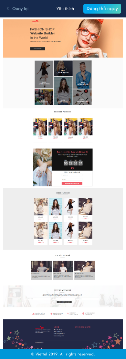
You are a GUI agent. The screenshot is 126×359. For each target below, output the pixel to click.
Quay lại (20, 8)
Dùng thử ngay (102, 8)
